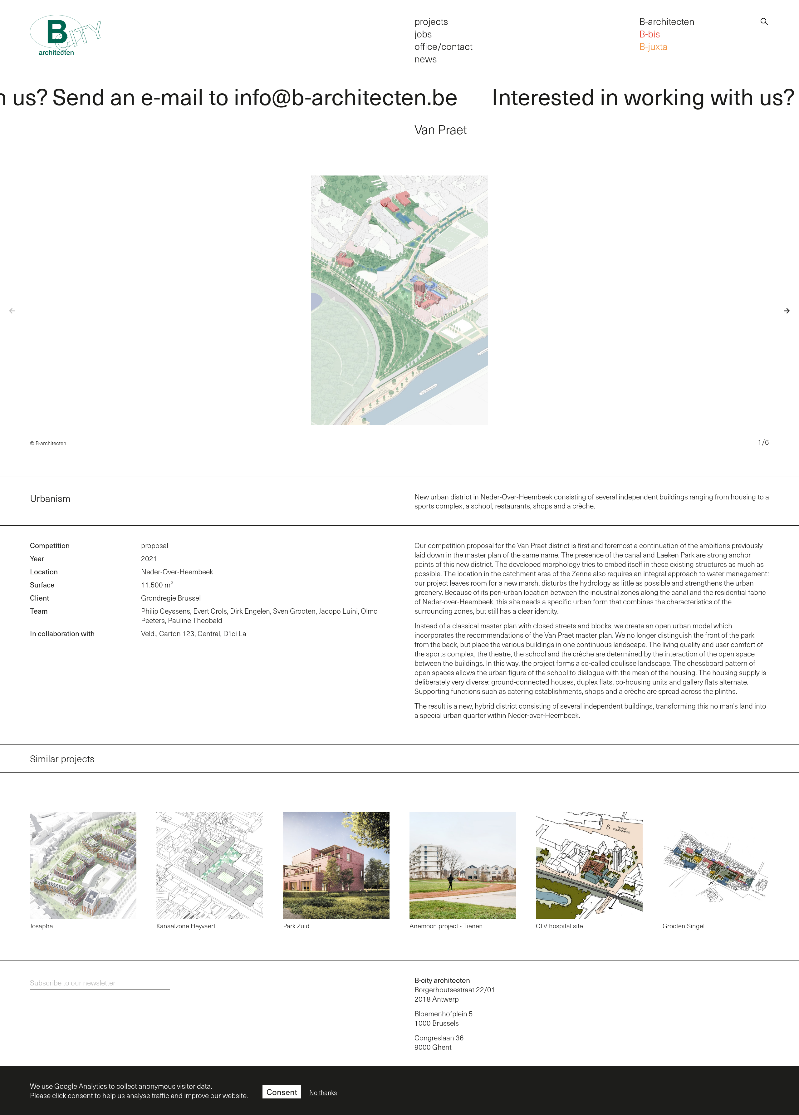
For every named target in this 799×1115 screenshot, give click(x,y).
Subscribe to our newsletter (72, 982)
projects (431, 21)
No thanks (323, 1092)
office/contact (443, 46)
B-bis (649, 33)
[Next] (781, 311)
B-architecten (666, 21)
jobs (423, 33)
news (425, 58)
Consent (282, 1091)
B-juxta (653, 46)
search (764, 20)
